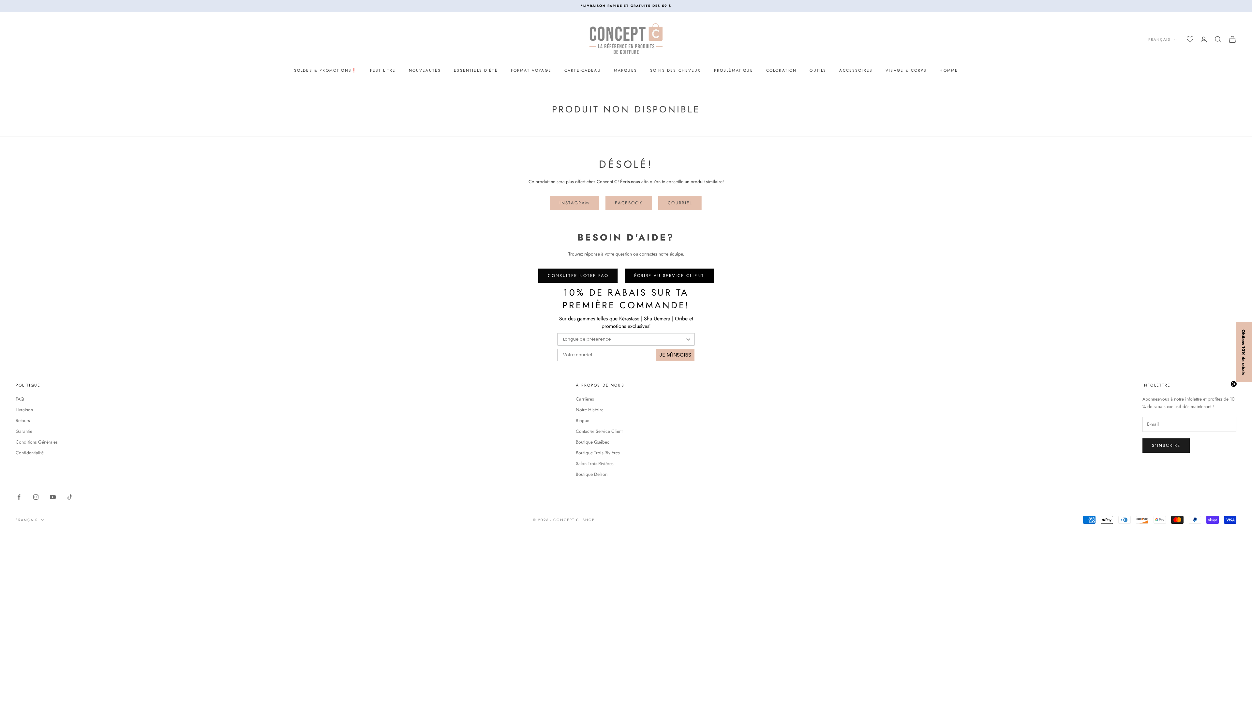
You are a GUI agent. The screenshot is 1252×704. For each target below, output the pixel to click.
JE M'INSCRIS (675, 355)
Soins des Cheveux (675, 70)
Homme (949, 70)
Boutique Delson (591, 474)
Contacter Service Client (599, 431)
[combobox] (624, 339)
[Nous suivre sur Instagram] (36, 497)
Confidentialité (30, 452)
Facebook (628, 203)
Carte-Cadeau (582, 70)
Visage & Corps (906, 70)
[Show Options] (688, 339)
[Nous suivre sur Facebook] (19, 497)
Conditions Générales (37, 442)
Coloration (781, 70)
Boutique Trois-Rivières (598, 452)
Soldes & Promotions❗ (325, 70)
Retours (23, 420)
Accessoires (855, 70)
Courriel (680, 203)
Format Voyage (531, 70)
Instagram (574, 203)
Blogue (582, 420)
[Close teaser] (1233, 384)
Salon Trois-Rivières (595, 463)
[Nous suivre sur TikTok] (70, 497)
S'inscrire (1166, 445)
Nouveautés (425, 70)
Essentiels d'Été (476, 70)
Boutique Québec (592, 442)
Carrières (585, 399)
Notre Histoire (590, 409)
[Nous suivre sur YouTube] (53, 497)
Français (1159, 39)
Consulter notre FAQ (578, 275)
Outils (818, 70)
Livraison (24, 409)
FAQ (20, 399)
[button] (1244, 352)
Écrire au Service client (669, 275)
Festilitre (383, 70)
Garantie (24, 431)
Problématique (733, 70)
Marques (625, 70)
